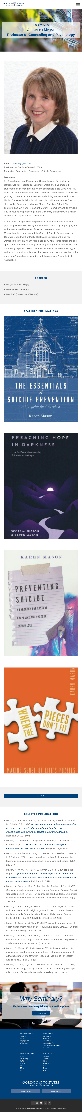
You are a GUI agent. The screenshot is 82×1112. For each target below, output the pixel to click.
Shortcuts (46, 1063)
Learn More (41, 1013)
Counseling (24, 1058)
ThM (21, 1066)
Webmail (46, 1056)
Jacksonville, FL (48, 1043)
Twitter (49, 1103)
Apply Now (26, 1091)
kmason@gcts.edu (21, 163)
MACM (22, 1063)
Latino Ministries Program (51, 1045)
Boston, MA (47, 1038)
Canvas (45, 1058)
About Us (23, 1036)
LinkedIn (45, 1103)
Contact (22, 1038)
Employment (24, 1041)
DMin (22, 1068)
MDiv (22, 1056)
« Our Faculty (41, 25)
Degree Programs (27, 1053)
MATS (22, 1061)
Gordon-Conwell (27, 1033)
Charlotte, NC (47, 1041)
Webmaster (24, 1043)
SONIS (45, 1061)
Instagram (37, 1103)
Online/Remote (48, 1048)
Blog (44, 1070)
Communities (48, 1033)
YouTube (41, 1103)
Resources (47, 1053)
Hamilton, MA (47, 1036)
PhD (21, 1070)
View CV (41, 796)
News (44, 1066)
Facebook (33, 1103)
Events (45, 1068)
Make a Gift (56, 1091)
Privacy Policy (61, 1108)
